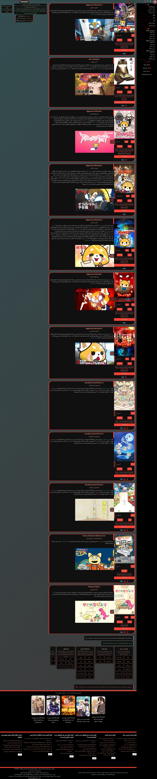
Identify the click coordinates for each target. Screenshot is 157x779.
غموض (89, 661)
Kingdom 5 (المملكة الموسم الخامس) (41, 751)
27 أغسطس (119, 196)
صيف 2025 (152, 56)
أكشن (70, 659)
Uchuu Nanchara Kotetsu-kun (94, 537)
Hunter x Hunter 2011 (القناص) (87, 755)
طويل (126, 141)
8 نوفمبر (118, 515)
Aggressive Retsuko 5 (94, 329)
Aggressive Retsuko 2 (94, 221)
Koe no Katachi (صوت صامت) (64, 744)
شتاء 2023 (152, 32)
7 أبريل (118, 566)
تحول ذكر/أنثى (128, 673)
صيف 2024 (152, 46)
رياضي (51, 659)
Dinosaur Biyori (94, 588)
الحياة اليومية (130, 95)
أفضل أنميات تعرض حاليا (130, 735)
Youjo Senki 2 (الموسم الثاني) (107, 742)
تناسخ (119, 665)
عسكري (61, 663)
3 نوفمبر (118, 413)
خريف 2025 (152, 58)
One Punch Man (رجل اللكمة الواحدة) (11, 749)
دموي (89, 673)
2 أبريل (118, 141)
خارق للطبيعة (128, 669)
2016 (115, 142)
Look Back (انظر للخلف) (66, 747)
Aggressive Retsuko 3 (94, 167)
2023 (115, 359)
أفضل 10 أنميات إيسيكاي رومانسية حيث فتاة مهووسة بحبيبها (98, 719)
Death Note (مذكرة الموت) (13, 743)
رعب (90, 669)
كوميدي (131, 43)
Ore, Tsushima (94, 60)
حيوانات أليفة (122, 95)
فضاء (118, 574)
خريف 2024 (152, 48)
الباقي (134, 754)
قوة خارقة (61, 659)
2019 (115, 250)
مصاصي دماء (81, 673)
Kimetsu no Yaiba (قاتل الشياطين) (12, 751)
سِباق (51, 663)
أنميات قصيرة (152, 9)
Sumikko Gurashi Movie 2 (94, 435)
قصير (126, 87)
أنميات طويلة (152, 12)
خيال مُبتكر (128, 676)
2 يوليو (118, 87)
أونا (133, 35)
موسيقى (128, 153)
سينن (116, 95)
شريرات (89, 676)
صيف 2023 (152, 36)
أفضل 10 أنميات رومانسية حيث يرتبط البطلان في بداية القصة (68, 720)
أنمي (132, 87)
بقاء (81, 661)
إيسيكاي (128, 665)
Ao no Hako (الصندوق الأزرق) (128, 751)
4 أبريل (118, 617)
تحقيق (89, 665)
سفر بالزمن (119, 661)
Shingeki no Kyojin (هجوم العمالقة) (11, 740)
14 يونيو (118, 250)
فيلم (132, 413)
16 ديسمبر (119, 35)
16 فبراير (118, 359)
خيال (128, 657)
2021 (115, 35)
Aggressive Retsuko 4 (94, 6)
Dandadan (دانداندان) (129, 745)
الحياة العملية (124, 47)
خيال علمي (123, 574)
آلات (100, 657)
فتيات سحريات (119, 673)
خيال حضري (119, 657)
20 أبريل (118, 304)
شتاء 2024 (152, 42)
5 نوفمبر (118, 464)
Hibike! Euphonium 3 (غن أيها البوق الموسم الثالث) (38, 746)
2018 (115, 305)
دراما (89, 657)
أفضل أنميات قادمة (110, 735)
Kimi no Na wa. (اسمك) (66, 753)
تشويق (80, 657)
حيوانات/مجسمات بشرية (122, 43)
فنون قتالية (70, 663)
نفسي (81, 669)
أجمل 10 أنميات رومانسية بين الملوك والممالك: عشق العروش (38, 720)
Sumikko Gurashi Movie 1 (94, 486)
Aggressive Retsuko (94, 112)
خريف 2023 (152, 38)
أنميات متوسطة (151, 10)
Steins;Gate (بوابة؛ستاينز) (89, 749)
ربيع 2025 (152, 54)
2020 (115, 196)
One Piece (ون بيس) (130, 742)
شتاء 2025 (152, 52)
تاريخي (119, 669)
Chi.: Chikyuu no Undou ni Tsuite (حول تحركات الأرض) (37, 749)
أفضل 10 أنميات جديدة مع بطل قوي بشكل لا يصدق (53, 720)
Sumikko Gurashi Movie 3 (94, 384)
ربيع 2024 (152, 44)
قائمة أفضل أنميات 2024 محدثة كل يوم (41, 735)
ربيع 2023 (152, 34)
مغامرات (128, 661)
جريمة (80, 665)
